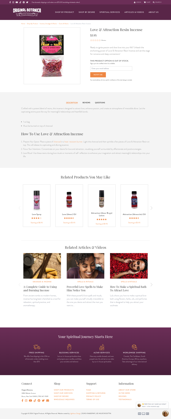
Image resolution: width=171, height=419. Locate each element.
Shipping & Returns (96, 393)
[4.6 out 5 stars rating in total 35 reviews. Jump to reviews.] (69, 218)
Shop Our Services (63, 393)
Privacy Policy (93, 396)
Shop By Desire (87, 12)
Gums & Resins (64, 23)
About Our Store (127, 390)
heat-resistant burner (73, 141)
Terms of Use (92, 399)
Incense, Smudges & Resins (48, 23)
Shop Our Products (64, 390)
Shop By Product (64, 12)
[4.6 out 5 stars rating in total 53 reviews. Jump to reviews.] (134, 218)
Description (72, 102)
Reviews (86, 102)
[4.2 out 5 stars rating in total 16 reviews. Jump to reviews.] (36, 218)
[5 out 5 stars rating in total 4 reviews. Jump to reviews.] (101, 219)
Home (23, 23)
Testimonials (125, 399)
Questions (100, 102)
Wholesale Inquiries (64, 399)
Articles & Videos (134, 12)
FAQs (88, 390)
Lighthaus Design (75, 413)
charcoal (57, 141)
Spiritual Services (110, 12)
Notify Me (98, 75)
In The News (124, 393)
